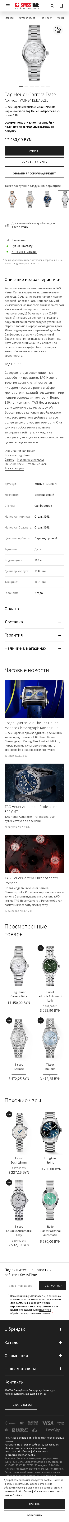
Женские (62, 18)
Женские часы (14, 464)
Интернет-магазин (24, 251)
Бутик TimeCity (22, 246)
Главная (9, 18)
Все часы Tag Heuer (17, 455)
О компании (16, 1355)
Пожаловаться (22, 1404)
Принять (34, 1503)
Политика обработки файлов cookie (26, 1451)
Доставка (14, 622)
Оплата (12, 608)
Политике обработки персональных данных (30, 1311)
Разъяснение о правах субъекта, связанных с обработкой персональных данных (32, 1446)
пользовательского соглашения (40, 1299)
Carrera (9, 459)
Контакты (14, 1382)
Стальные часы (36, 464)
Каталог (12, 1342)
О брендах (15, 1329)
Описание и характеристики (32, 279)
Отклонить (34, 1515)
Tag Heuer (46, 18)
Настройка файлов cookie (20, 1455)
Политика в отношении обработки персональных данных (34, 1439)
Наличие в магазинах (25, 648)
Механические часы (30, 459)
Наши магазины (20, 1368)
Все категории (14, 468)
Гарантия (14, 635)
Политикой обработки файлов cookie (26, 1491)
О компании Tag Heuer (20, 451)
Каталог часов (27, 18)
